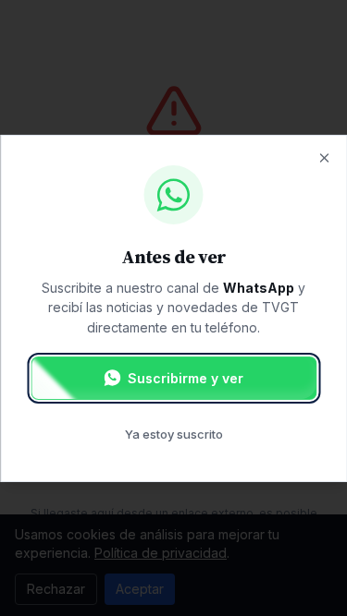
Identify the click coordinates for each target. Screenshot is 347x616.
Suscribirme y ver (185, 378)
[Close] (323, 157)
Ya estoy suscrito (174, 434)
